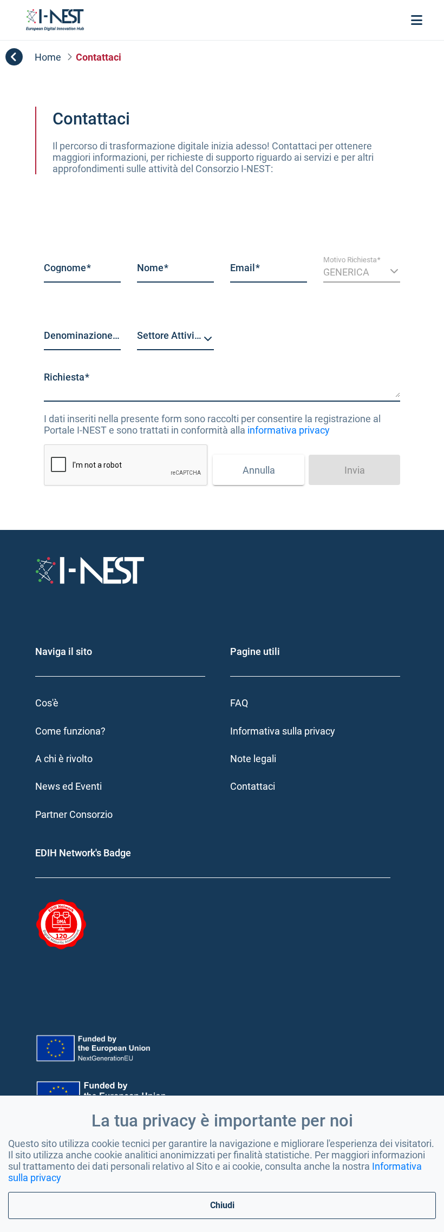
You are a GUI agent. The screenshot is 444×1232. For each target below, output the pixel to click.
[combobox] (175, 339)
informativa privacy (288, 430)
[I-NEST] (55, 20)
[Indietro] (14, 56)
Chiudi (222, 1205)
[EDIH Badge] (92, 925)
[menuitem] (124, 703)
